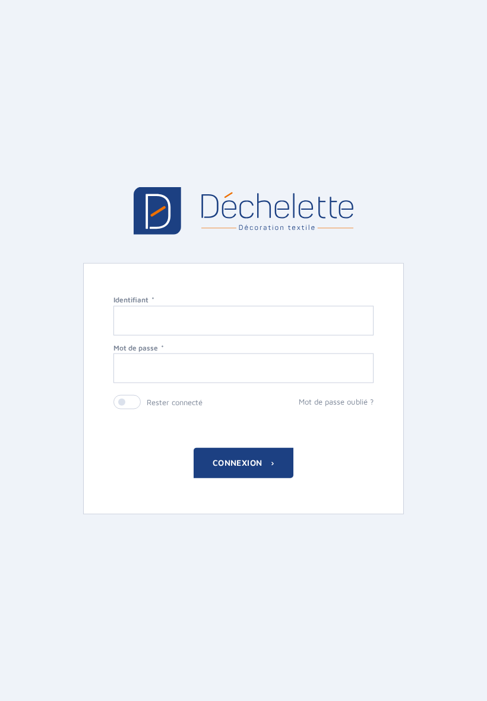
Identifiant (130, 299)
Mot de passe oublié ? (336, 401)
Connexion (239, 462)
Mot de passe (135, 347)
